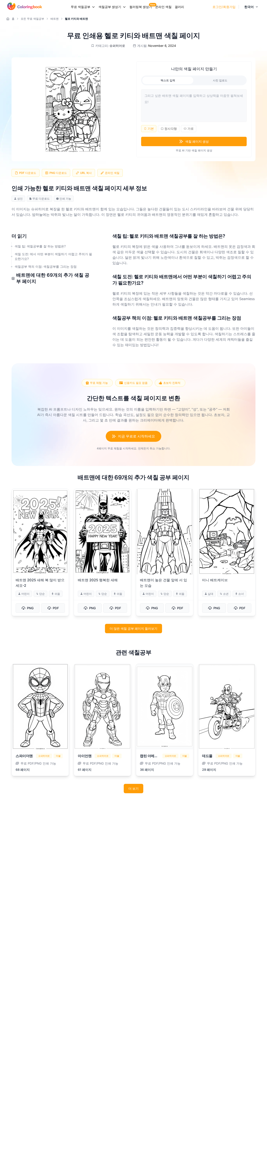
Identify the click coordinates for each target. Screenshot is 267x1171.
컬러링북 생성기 (140, 7)
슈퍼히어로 (117, 46)
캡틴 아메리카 (150, 756)
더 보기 (133, 788)
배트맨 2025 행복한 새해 (98, 580)
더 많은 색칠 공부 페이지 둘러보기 (133, 628)
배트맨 (54, 18)
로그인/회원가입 (224, 7)
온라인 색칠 (163, 7)
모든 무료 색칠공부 (32, 18)
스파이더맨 (24, 756)
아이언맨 (84, 756)
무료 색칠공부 (80, 7)
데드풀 (207, 756)
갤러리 (179, 7)
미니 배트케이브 (215, 580)
